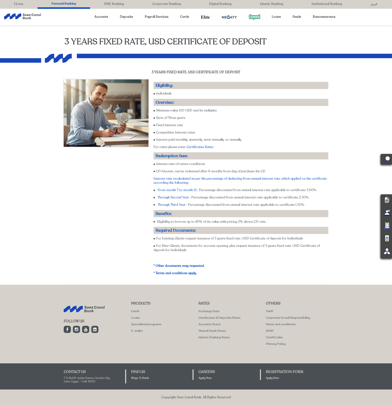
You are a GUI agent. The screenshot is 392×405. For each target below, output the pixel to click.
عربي (374, 4)
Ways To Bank (140, 378)
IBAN (269, 331)
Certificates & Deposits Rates (219, 318)
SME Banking (114, 4)
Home (18, 4)
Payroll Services (156, 16)
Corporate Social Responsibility (288, 318)
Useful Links (274, 337)
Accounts (101, 16)
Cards (184, 16)
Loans (276, 16)
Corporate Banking (166, 4)
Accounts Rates (209, 324)
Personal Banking (63, 3)
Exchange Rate (208, 311)
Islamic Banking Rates (214, 337)
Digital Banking (220, 4)
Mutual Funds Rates (212, 331)
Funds (297, 16)
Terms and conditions (281, 324)
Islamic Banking (271, 4)
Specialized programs (146, 324)
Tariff (269, 311)
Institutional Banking (327, 4)
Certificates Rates (200, 147)
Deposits (126, 16)
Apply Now (205, 378)
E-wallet (137, 331)
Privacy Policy (276, 344)
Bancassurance (324, 16)
